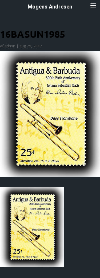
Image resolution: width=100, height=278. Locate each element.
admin (10, 45)
